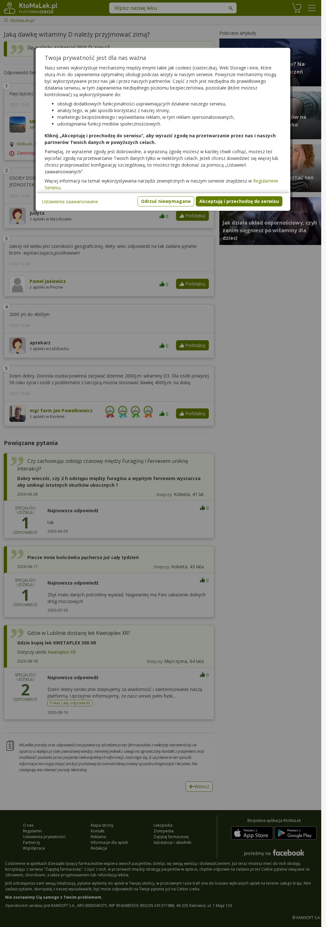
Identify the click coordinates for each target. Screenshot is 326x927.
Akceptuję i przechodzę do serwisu (239, 201)
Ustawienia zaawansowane (70, 201)
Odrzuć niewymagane (166, 201)
